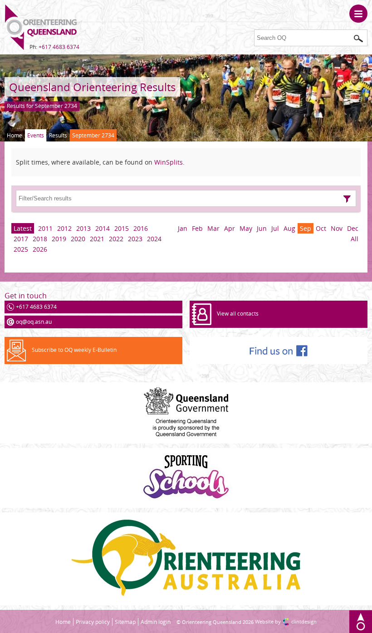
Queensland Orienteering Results (92, 86)
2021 (97, 238)
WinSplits (168, 162)
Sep (305, 228)
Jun (262, 228)
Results (58, 135)
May (246, 228)
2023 (135, 238)
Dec (352, 228)
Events (35, 135)
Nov (337, 228)
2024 (154, 238)
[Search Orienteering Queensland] (358, 38)
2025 (21, 249)
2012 (64, 228)
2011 (45, 228)
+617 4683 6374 (59, 47)
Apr (229, 228)
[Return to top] (360, 621)
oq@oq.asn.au (34, 322)
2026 (40, 249)
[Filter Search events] (347, 199)
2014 (102, 228)
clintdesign (304, 621)
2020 (78, 238)
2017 (21, 238)
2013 (83, 228)
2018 (40, 238)
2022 (116, 238)
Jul (275, 228)
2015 (121, 228)
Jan (182, 228)
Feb (197, 228)
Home (14, 135)
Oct (321, 228)
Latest (23, 228)
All (354, 238)
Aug (289, 228)
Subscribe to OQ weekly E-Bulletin (74, 350)
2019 (59, 238)
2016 (140, 228)
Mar (213, 228)
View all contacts (238, 313)
